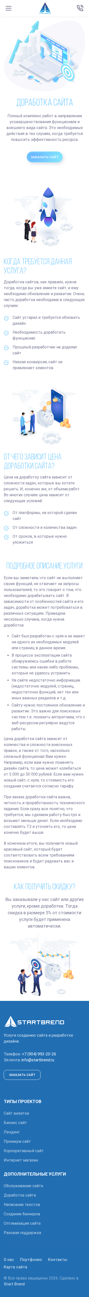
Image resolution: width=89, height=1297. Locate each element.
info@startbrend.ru (38, 1060)
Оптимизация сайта (22, 1223)
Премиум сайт (17, 1141)
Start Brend (14, 1284)
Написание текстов (22, 1204)
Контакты (57, 1259)
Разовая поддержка (22, 1232)
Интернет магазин (21, 1160)
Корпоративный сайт (24, 1150)
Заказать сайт (45, 157)
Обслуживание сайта (23, 1185)
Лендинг (12, 1132)
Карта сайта (15, 1267)
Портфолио (31, 1259)
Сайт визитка (16, 1113)
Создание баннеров (22, 1214)
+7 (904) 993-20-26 (39, 1054)
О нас (9, 1259)
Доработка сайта (20, 1195)
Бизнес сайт (15, 1122)
